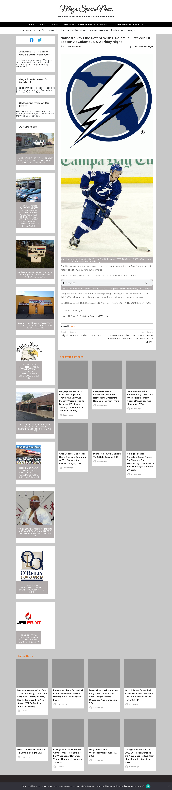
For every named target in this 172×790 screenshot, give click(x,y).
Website (104, 316)
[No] (169, 786)
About (42, 24)
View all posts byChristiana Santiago (81, 316)
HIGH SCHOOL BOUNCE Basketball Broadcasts (86, 24)
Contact (54, 24)
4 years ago (75, 46)
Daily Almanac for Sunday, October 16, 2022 (83, 334)
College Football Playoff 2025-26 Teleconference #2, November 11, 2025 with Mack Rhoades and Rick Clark (139, 756)
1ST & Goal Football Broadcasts (128, 24)
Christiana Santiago (142, 46)
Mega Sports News (86, 9)
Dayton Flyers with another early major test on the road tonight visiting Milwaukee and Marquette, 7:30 (140, 397)
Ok (148, 786)
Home (31, 24)
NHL (73, 326)
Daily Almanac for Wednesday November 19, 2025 (103, 752)
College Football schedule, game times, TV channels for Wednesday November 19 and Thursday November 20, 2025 (67, 756)
